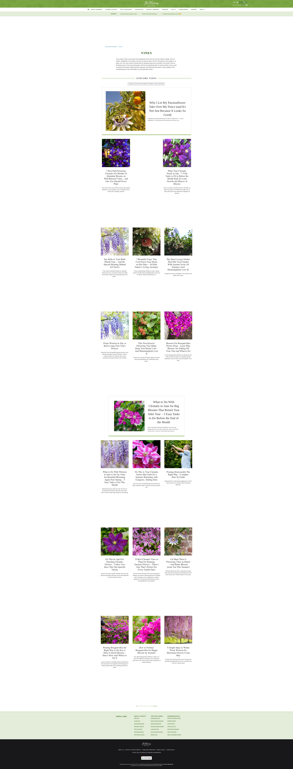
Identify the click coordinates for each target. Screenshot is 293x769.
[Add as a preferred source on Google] (146, 758)
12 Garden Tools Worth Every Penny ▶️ (171, 13)
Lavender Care (155, 729)
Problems (165, 9)
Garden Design (183, 9)
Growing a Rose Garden (157, 726)
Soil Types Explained (173, 729)
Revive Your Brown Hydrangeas (149, 13)
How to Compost (171, 732)
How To (173, 9)
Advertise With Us (139, 726)
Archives (155, 706)
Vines (120, 46)
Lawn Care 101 (171, 726)
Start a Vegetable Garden (174, 734)
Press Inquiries (138, 729)
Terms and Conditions (148, 749)
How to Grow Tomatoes (157, 721)
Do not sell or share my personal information (146, 752)
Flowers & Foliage (111, 9)
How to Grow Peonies (157, 732)
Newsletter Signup (139, 723)
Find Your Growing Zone (174, 718)
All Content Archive (139, 734)
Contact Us (137, 721)
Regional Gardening (152, 9)
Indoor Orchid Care (156, 723)
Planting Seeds (171, 721)
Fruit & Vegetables (126, 9)
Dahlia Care (154, 734)
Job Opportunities (139, 732)
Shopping (194, 9)
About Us (136, 718)
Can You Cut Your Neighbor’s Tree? (128, 13)
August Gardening (96, 9)
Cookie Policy (170, 749)
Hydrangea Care (155, 718)
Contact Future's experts (133, 749)
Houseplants (139, 9)
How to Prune (171, 723)
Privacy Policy (160, 749)
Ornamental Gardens (111, 46)
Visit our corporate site (168, 764)
